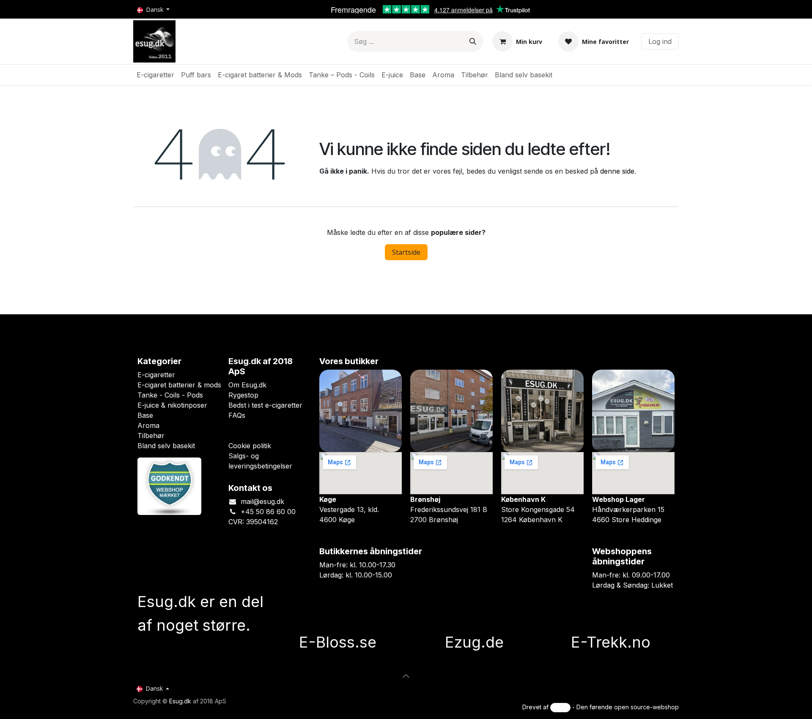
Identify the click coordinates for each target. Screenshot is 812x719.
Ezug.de (474, 642)
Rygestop (243, 395)
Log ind (660, 41)
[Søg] (472, 41)
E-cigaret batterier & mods (179, 385)
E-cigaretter (156, 374)
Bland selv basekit (166, 445)
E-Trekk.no (610, 642)
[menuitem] (155, 74)
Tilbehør (151, 435)
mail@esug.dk (262, 501)
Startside (406, 252)
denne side (617, 171)
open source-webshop (646, 707)
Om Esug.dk (247, 385)
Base (145, 415)
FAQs (236, 415)
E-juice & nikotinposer (172, 405)
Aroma (148, 425)
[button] (406, 676)
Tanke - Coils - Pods (170, 395)
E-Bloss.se (337, 642)
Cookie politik (249, 445)
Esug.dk (180, 701)
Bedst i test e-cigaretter (265, 405)
